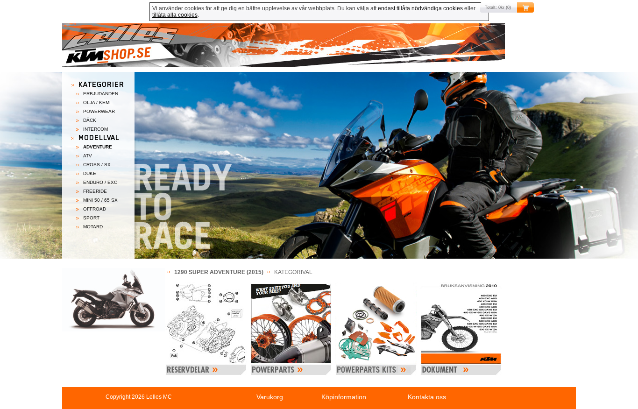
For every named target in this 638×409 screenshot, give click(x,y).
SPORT (91, 217)
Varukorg (269, 397)
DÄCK (89, 120)
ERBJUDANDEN (100, 93)
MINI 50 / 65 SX (100, 200)
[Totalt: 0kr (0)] (319, 47)
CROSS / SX (97, 164)
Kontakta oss (427, 397)
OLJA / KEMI (97, 102)
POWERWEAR (99, 111)
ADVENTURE (97, 146)
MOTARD (93, 226)
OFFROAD (94, 209)
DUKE (89, 173)
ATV (87, 155)
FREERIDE (95, 191)
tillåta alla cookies (175, 15)
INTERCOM (95, 129)
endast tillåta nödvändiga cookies (420, 8)
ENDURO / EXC (100, 182)
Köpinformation (343, 397)
